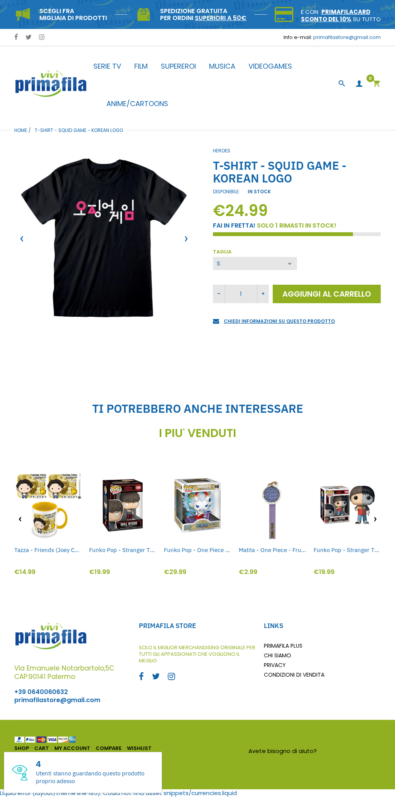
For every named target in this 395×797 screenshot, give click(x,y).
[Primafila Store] (51, 83)
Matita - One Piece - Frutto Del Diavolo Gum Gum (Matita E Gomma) (272, 550)
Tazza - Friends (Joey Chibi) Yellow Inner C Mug (47, 550)
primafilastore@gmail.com (347, 37)
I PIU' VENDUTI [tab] (197, 433)
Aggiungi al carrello (326, 294)
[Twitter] (28, 37)
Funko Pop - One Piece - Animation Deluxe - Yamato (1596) (197, 550)
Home (20, 130)
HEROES (221, 150)
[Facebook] (16, 37)
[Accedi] (359, 83)
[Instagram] (42, 37)
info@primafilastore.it (350, 751)
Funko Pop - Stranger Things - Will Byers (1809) (122, 550)
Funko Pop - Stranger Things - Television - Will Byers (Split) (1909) (347, 550)
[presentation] (20, 519)
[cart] (376, 84)
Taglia (222, 252)
